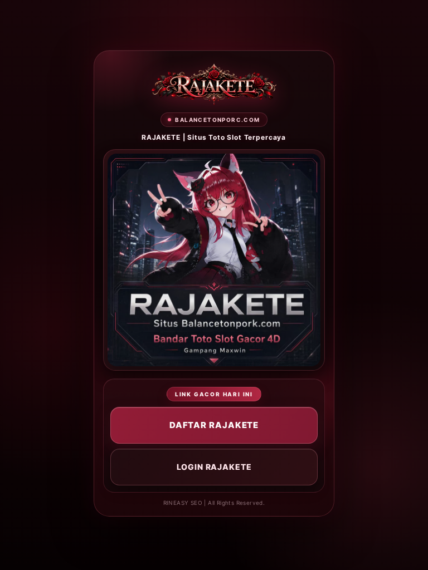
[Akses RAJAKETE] (214, 84)
